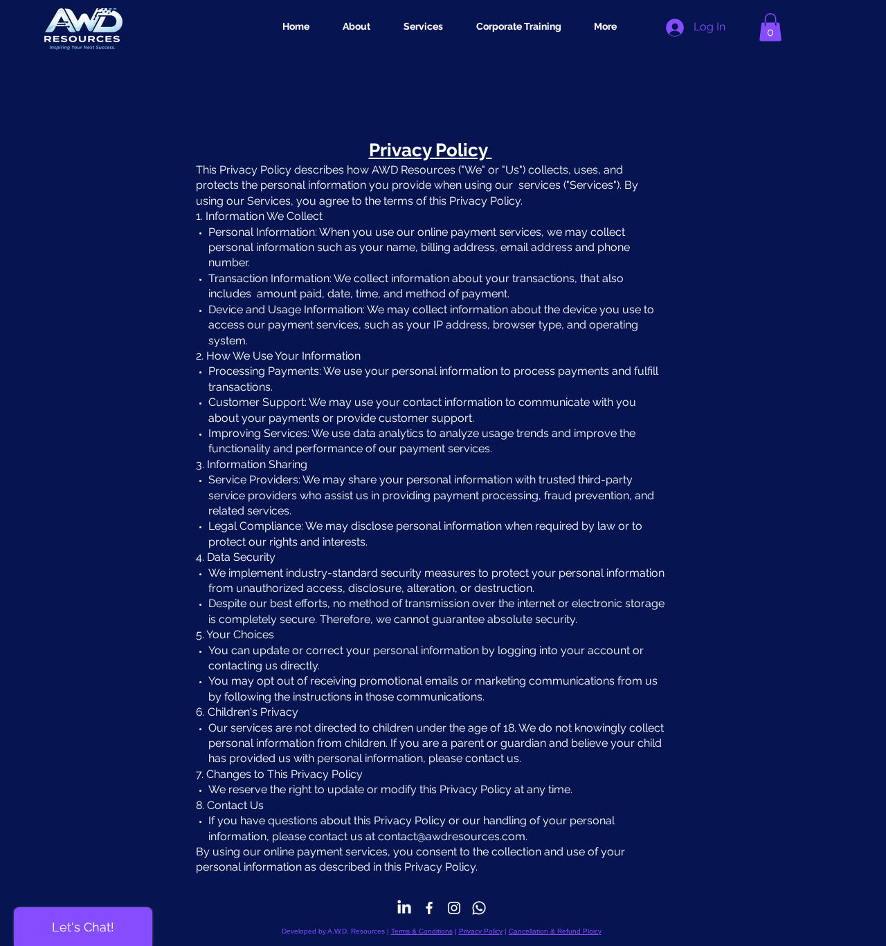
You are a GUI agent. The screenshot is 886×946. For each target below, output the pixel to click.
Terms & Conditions (422, 931)
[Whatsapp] (479, 908)
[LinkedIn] (404, 908)
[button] (770, 27)
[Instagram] (454, 908)
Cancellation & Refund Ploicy (555, 931)
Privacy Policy (481, 931)
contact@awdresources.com (451, 836)
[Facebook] (429, 908)
